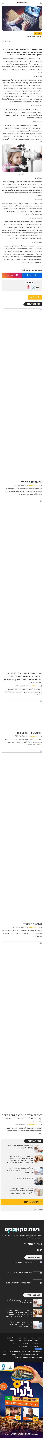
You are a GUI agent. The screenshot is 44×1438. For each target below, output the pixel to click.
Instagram (11, 275)
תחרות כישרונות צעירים (29, 733)
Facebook (31, 275)
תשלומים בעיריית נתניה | (23, 1357)
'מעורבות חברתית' (32, 924)
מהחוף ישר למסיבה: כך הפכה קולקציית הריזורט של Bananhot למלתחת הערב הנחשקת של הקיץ (20, 1191)
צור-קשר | (20, 1354)
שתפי (38, 1349)
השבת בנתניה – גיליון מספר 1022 (19, 1272)
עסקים (26, 1338)
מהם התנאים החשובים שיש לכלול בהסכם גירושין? (20, 1147)
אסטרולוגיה (35, 1343)
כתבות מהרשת (22, 1346)
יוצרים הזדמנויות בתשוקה (23, 1178)
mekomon (32, 485)
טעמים (12, 1340)
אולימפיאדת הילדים (31, 482)
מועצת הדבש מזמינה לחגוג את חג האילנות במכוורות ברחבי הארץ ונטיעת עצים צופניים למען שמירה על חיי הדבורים (23, 677)
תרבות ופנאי (28, 1340)
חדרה (15, 1343)
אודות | (34, 1354)
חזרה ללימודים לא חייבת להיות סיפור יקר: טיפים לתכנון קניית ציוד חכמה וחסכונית (22, 1118)
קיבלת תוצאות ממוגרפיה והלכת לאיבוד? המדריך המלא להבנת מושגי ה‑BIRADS (19, 1170)
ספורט (19, 1338)
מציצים (37, 1340)
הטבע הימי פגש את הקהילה (22, 1262)
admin (34, 686)
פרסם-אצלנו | (27, 1354)
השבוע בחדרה (35, 1346)
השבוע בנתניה (24, 1343)
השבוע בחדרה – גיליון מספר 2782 (19, 1283)
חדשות (40, 1338)
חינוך (33, 1338)
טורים (19, 1340)
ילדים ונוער (38, 33)
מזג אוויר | (13, 1354)
